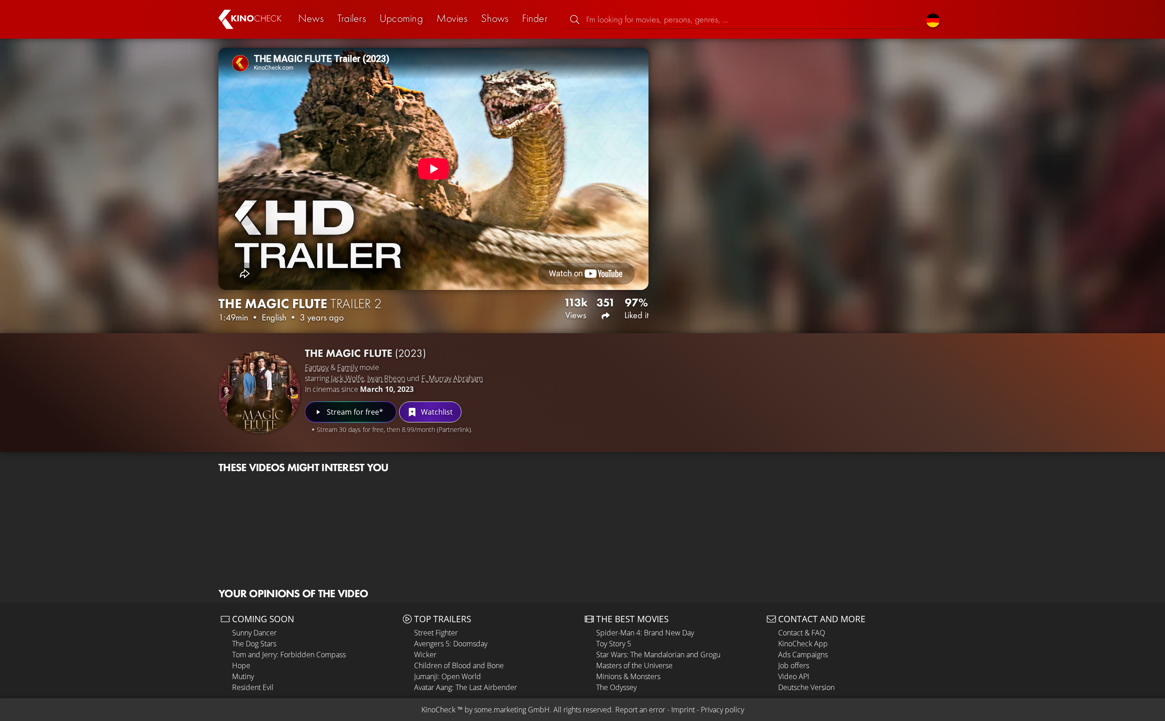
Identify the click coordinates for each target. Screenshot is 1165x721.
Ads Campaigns (803, 654)
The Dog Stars (254, 643)
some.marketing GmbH (512, 710)
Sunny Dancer (254, 632)
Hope (241, 665)
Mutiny (243, 676)
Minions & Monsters (628, 676)
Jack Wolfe (347, 378)
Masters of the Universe (634, 665)
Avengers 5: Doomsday (450, 643)
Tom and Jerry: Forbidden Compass (289, 654)
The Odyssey (616, 687)
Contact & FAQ (801, 632)
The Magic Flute (365, 353)
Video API (793, 676)
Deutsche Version (806, 687)
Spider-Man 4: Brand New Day (645, 632)
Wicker (425, 654)
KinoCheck (438, 710)
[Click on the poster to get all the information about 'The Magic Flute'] (259, 392)
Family (347, 367)
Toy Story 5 (613, 643)
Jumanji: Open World (447, 676)
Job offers (793, 665)
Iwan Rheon (386, 378)
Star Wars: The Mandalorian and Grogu (658, 654)
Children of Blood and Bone (459, 665)
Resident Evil (253, 687)
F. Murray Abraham (452, 378)
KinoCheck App (803, 643)
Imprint (683, 710)
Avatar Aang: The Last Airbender (465, 687)
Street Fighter (436, 632)
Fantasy (317, 367)
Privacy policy (722, 710)
